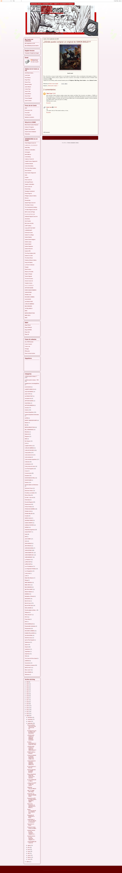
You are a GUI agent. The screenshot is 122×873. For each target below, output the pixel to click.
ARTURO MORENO (29, 405)
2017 (27, 699)
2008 (27, 861)
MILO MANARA (28, 306)
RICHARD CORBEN (29, 297)
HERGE (27, 527)
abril (29, 853)
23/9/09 (55, 107)
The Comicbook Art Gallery (31, 207)
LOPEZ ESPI (28, 561)
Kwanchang (27, 188)
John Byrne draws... (29, 73)
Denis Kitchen (28, 170)
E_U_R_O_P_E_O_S (30, 214)
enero (29, 859)
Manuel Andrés (28, 84)
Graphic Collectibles (29, 184)
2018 (27, 697)
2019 (27, 695)
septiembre (30, 723)
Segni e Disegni (28, 274)
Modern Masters (28, 591)
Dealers (26, 482)
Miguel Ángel (49, 93)
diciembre (30, 717)
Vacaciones (27, 663)
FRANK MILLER (28, 513)
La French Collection (29, 264)
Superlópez (27, 651)
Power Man (27, 619)
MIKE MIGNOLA (28, 582)
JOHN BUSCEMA (29, 548)
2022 (27, 689)
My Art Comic (28, 603)
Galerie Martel (28, 244)
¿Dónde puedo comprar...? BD (32, 380)
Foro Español (28, 114)
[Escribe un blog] (63, 83)
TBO (26, 656)
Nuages (26, 267)
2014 (27, 705)
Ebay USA (27, 332)
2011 (27, 711)
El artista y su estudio (30, 492)
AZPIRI (26, 418)
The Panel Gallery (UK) (30, 253)
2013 (27, 707)
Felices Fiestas (28, 506)
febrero (29, 857)
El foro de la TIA (28, 110)
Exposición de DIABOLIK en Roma (31, 816)
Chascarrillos (28, 452)
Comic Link (27, 346)
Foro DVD (27, 112)
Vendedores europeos (30, 665)
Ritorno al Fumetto (29, 271)
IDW (26, 536)
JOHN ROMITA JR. (29, 552)
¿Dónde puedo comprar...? (53, 85)
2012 (27, 709)
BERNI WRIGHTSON (30, 313)
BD (25, 425)
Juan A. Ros (27, 91)
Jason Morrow (63, 870)
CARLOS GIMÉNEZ (29, 303)
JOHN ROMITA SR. (29, 554)
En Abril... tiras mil (29, 497)
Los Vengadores (28, 571)
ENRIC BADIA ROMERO (30, 290)
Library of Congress (29, 127)
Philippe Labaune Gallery (30, 195)
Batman (26, 422)
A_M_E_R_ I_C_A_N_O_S (31, 145)
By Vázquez (27, 441)
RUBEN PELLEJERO (30, 633)
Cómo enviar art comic (30, 466)
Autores (26, 410)
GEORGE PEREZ (29, 520)
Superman (27, 653)
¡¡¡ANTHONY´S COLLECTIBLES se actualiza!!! (31, 820)
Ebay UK (27, 334)
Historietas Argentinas (30, 529)
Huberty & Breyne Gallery (30, 260)
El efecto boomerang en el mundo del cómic (31, 743)
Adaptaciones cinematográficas (32, 383)
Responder (48, 103)
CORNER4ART (28, 230)
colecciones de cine (29, 454)
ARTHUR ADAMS (29, 287)
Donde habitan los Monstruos (31, 484)
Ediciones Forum (29, 488)
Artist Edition (28, 403)
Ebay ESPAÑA (28, 329)
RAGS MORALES (29, 623)
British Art (27, 434)
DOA (26, 175)
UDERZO (27, 660)
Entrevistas (27, 499)
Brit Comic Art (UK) (29, 223)
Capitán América (28, 445)
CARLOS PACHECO (30, 450)
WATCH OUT (28, 667)
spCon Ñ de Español (29, 640)
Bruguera (27, 436)
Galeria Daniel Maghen (30, 239)
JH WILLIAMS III (28, 308)
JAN (26, 541)
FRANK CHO (28, 294)
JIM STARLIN (28, 545)
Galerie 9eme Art (28, 248)
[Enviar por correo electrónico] (62, 83)
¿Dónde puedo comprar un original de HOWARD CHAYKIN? (30, 738)
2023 (27, 688)
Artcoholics (27, 218)
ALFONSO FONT (29, 301)
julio (29, 847)
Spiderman (27, 642)
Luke (26, 575)
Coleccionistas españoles (31, 459)
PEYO (26, 617)
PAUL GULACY (28, 614)
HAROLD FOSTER (29, 525)
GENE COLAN (28, 518)
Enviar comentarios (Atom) (73, 142)
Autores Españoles (29, 412)
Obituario (27, 612)
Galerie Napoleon (29, 246)
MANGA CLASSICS (29, 117)
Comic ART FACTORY (30, 228)
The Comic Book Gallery (30, 168)
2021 (27, 691)
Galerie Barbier (28, 237)
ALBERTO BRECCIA (30, 389)
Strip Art (26, 646)
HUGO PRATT (28, 531)
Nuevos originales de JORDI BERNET (31, 771)
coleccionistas (28, 457)
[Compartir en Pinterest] (66, 83)
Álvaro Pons (27, 82)
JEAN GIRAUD (28, 543)
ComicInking (28, 156)
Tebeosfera (27, 134)
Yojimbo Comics (28, 283)
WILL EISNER (28, 672)
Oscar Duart (27, 95)
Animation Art (28, 398)
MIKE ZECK (27, 315)
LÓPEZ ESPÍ (28, 564)
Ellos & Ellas (28, 495)
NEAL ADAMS (28, 607)
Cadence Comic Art (29, 159)
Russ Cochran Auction (30, 353)
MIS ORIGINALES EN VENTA (32, 45)
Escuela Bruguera (29, 502)
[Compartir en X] (64, 83)
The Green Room (29, 257)
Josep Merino (28, 93)
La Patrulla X (28, 559)
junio (29, 849)
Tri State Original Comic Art (31, 209)
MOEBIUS (27, 594)
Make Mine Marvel (29, 577)
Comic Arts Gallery (29, 166)
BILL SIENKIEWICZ (29, 429)
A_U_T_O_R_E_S (29, 285)
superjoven (27, 649)
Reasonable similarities (30, 626)
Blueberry (27, 431)
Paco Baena (27, 77)
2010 (27, 713)
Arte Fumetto (28, 221)
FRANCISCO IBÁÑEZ (30, 508)
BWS (26, 310)
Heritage (27, 348)
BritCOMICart (28, 154)
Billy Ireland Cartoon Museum (31, 124)
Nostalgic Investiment (30, 191)
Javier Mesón (28, 86)
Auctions (27, 407)
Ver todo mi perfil (34, 61)
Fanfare (26, 177)
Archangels (27, 152)
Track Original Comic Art (30, 143)
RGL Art (26, 198)
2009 (27, 715)
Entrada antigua (93, 138)
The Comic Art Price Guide (31, 658)
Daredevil (27, 475)
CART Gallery (28, 225)
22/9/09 (54, 93)
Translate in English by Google (32, 53)
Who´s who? (28, 669)
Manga (26, 580)
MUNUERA (27, 598)
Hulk (26, 534)
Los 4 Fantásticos (29, 566)
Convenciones (28, 473)
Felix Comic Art (28, 179)
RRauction (27, 351)
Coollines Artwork (29, 163)
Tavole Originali (28, 276)
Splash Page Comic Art (30, 202)
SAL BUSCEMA (28, 635)
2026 (27, 682)
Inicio (71, 138)
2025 (27, 684)
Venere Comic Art (29, 280)
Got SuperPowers (29, 182)
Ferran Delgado (28, 98)
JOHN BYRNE (28, 292)
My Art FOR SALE (29, 605)
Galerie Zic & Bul (29, 255)
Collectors (27, 461)
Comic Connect (28, 344)
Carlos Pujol (27, 89)
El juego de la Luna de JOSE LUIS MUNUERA (31, 732)
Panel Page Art (28, 193)
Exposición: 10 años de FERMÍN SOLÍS (31, 795)
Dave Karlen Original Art (30, 172)
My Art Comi (27, 600)
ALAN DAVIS (28, 299)
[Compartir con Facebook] (65, 83)
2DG (26, 108)
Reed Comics (28, 269)
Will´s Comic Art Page (30, 211)
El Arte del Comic (29, 232)
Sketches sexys (28, 637)
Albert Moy (27, 147)
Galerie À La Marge (29, 234)
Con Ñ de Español (29, 468)
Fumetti (26, 515)
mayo (29, 851)
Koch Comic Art (28, 186)
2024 (27, 686)
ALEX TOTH (28, 393)
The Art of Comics (29, 278)
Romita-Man (27, 200)
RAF (26, 621)
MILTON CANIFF (29, 589)
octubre (29, 721)
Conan (26, 471)
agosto (29, 845)
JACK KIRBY (28, 538)
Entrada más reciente (48, 138)
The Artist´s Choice (29, 205)
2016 (27, 701)
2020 (27, 693)
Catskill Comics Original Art (31, 161)
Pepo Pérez (27, 79)
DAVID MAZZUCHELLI (30, 477)
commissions (28, 464)
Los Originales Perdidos (30, 568)
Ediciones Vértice (29, 490)
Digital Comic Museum (30, 129)
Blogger (76, 870)
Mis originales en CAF (30, 43)
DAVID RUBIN (28, 480)
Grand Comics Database (30, 131)
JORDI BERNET (28, 557)
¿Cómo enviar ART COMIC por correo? (31, 784)
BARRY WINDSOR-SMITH (31, 420)
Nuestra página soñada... (30, 610)
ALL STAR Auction (29, 341)
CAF (26, 443)
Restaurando (28, 628)
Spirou (26, 644)
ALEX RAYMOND (29, 391)
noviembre (30, 719)
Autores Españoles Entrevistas (32, 414)
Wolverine (27, 674)
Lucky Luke (27, 573)
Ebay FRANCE (28, 327)
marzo (29, 855)
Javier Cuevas (28, 100)
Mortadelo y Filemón (29, 596)
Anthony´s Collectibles (30, 149)
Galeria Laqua (28, 241)
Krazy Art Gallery (28, 262)
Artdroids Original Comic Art (31, 216)
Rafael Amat (49, 107)
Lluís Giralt (27, 75)
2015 (27, 703)
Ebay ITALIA (28, 325)
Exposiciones (28, 504)
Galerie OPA (28, 251)
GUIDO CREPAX (29, 522)
